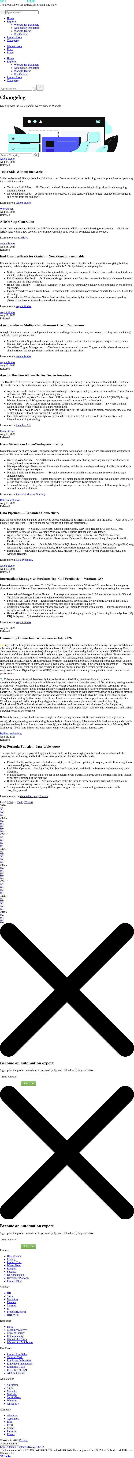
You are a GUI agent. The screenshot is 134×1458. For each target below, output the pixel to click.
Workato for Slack (17, 1339)
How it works (14, 1256)
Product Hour (14, 37)
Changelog (13, 40)
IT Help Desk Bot (17, 1369)
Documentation (15, 1274)
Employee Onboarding (19, 1360)
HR (9, 1292)
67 (25, 802)
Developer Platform (18, 1277)
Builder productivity (11, 733)
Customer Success (17, 1329)
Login (10, 52)
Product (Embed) (16, 1311)
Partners (11, 1431)
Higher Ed (12, 1314)
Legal (3, 1446)
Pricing (11, 1259)
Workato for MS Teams (20, 1342)
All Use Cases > (16, 1372)
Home (10, 18)
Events (10, 1434)
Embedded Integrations (19, 1363)
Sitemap (11, 1446)
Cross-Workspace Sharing (30, 494)
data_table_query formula (34, 796)
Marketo (11, 1391)
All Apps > (13, 1403)
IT (8, 1308)
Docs (10, 49)
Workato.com (14, 46)
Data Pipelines (24, 559)
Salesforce (12, 1384)
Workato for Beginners (26, 24)
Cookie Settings (9, 1443)
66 (21, 802)
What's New (14, 1265)
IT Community (15, 1336)
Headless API (23, 425)
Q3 (1, 808)
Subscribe (28, 1083)
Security (11, 1271)
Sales (10, 1296)
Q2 (1, 811)
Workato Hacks (22, 30)
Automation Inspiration (26, 27)
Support (11, 1305)
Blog (9, 1421)
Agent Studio (7, 158)
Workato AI (6, 208)
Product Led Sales (17, 1354)
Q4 (1, 821)
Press (10, 1424)
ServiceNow (14, 1397)
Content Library (16, 1332)
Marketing (12, 1299)
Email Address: (9, 1076)
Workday (12, 1400)
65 (18, 802)
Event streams (7, 431)
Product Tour (14, 1262)
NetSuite (12, 1394)
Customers (13, 1418)
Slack (10, 1387)
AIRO (23, 237)
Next (30, 802)
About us (12, 1415)
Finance (11, 1302)
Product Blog (14, 1281)
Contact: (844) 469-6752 (30, 1446)
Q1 (1, 814)
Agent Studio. (23, 306)
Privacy (23, 1440)
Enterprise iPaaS (16, 1366)
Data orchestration (10, 500)
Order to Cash (15, 1357)
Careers (11, 1427)
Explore (11, 21)
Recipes (11, 1268)
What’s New (21, 34)
